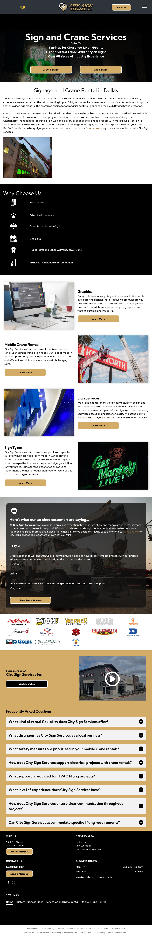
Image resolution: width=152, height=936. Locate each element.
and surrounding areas (88, 849)
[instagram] (13, 882)
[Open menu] (144, 7)
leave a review (131, 531)
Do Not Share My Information (52, 928)
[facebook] (8, 882)
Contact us (92, 128)
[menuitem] (11, 902)
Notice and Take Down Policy (91, 928)
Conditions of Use (72, 928)
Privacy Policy (32, 928)
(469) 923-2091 (15, 867)
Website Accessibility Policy (114, 928)
